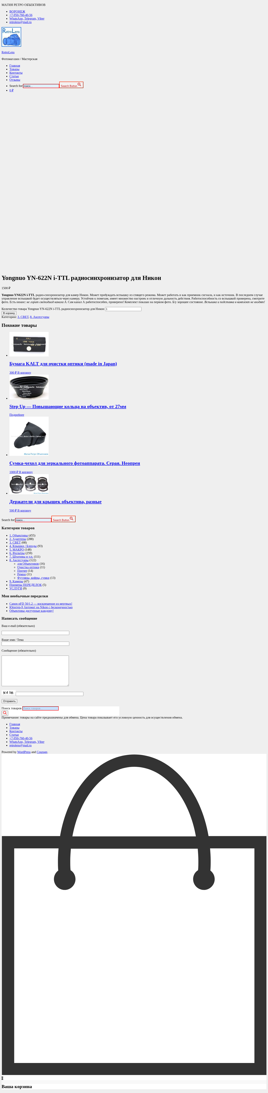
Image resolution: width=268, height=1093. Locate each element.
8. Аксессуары (39, 317)
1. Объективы (18, 535)
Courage (42, 752)
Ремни (21, 574)
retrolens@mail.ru (20, 22)
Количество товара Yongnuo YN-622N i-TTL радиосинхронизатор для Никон (53, 309)
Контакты (16, 72)
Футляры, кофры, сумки (33, 577)
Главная (14, 65)
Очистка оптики (28, 567)
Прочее (22, 570)
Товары (14, 69)
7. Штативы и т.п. (21, 556)
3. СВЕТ (22, 317)
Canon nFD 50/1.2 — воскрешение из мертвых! (40, 603)
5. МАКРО (16, 549)
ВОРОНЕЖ (17, 11)
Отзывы (14, 79)
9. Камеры (16, 581)
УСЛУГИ (15, 588)
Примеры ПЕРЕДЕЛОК (25, 585)
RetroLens (8, 52)
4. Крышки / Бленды (23, 546)
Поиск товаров (12, 708)
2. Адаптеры (17, 539)
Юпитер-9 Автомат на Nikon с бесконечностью (41, 607)
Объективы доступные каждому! (31, 610)
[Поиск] (5, 713)
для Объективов (28, 563)
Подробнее (16, 414)
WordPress (24, 752)
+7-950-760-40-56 (20, 15)
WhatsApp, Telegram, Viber (26, 18)
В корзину (9, 313)
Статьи (14, 76)
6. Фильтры (17, 553)
